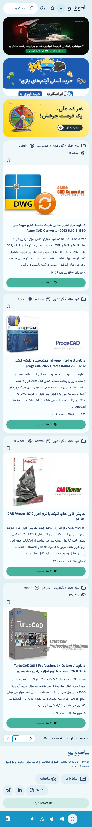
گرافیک (59, 588)
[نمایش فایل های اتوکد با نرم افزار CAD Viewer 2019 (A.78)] (46, 480)
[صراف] (46, 118)
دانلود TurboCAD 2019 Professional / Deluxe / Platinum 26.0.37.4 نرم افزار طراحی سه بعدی (50, 668)
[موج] (46, 36)
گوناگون (58, 146)
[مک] (52, 819)
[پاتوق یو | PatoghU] (78, 8)
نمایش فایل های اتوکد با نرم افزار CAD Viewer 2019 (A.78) (46, 516)
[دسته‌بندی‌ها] (61, 8)
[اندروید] (32, 819)
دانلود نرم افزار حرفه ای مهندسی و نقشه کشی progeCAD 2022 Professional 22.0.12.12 (50, 363)
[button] (23, 738)
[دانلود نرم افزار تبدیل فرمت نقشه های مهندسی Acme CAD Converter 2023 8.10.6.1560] (46, 192)
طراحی (45, 588)
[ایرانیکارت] (46, 77)
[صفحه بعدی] (8, 738)
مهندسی (42, 146)
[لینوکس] (42, 819)
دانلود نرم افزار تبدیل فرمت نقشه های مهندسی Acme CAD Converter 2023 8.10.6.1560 (49, 228)
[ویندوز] (62, 819)
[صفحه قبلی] (31, 738)
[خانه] (73, 819)
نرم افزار (73, 146)
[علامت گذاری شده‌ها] (7, 819)
